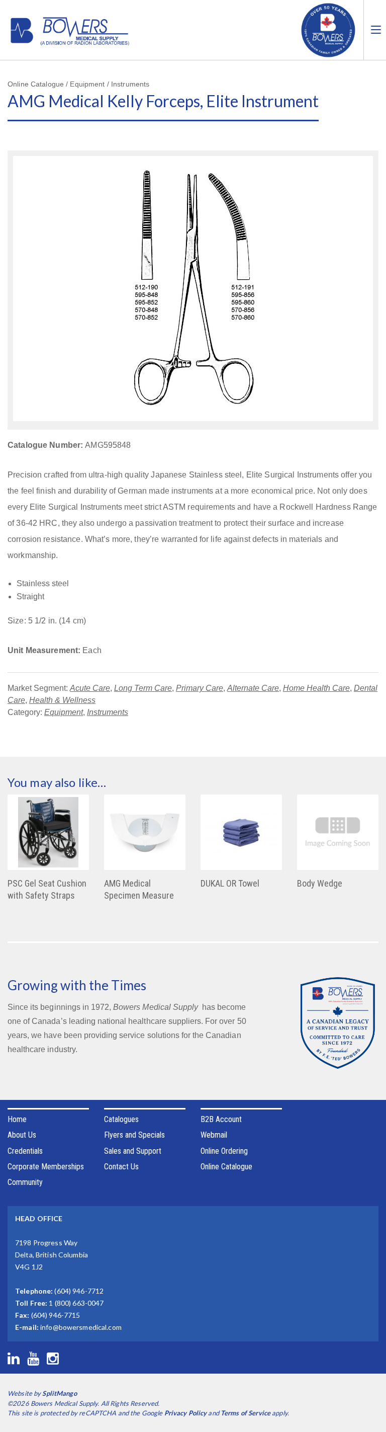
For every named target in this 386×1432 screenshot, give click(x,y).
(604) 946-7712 (79, 1291)
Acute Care (90, 688)
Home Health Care (316, 688)
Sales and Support (132, 1151)
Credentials (25, 1151)
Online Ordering (224, 1151)
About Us (22, 1135)
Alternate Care (253, 688)
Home (17, 1119)
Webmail (214, 1135)
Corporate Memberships (46, 1166)
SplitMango (59, 1393)
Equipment (63, 712)
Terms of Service (245, 1413)
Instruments (107, 712)
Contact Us (121, 1166)
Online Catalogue (226, 1166)
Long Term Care (143, 688)
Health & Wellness (62, 700)
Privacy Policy (185, 1413)
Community (25, 1182)
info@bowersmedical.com (81, 1327)
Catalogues (121, 1119)
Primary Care (199, 688)
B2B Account (221, 1119)
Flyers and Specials (134, 1135)
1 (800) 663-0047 (76, 1303)
